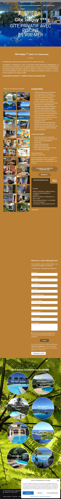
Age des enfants (35, 317)
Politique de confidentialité (44, 496)
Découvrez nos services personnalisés (31, 5)
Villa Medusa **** (18, 456)
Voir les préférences (52, 493)
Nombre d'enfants (36, 311)
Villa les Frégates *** (18, 431)
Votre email (34, 289)
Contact (23, 9)
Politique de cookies (34, 496)
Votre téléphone (35, 283)
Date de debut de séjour (37, 294)
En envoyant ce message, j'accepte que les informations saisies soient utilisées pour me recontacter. (43, 334)
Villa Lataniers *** (43, 382)
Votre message (35, 323)
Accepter (28, 493)
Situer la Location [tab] (54, 180)
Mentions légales (14, 496)
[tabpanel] (44, 195)
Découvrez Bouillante (49, 5)
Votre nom (34, 272)
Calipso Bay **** (43, 456)
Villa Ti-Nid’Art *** (18, 406)
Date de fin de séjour (36, 300)
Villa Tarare (43, 431)
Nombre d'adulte (35, 306)
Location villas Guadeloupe (28, 2)
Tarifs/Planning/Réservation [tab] (40, 180)
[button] (58, 480)
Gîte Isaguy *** (43, 406)
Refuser (40, 493)
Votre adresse (34, 278)
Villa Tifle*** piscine (18, 382)
